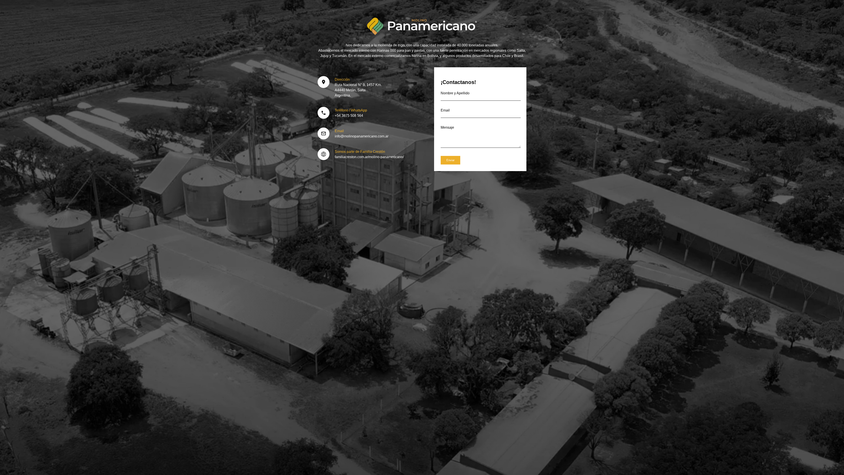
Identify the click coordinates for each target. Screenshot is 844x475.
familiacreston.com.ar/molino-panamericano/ (369, 157)
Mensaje (447, 127)
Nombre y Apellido (455, 93)
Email (445, 110)
